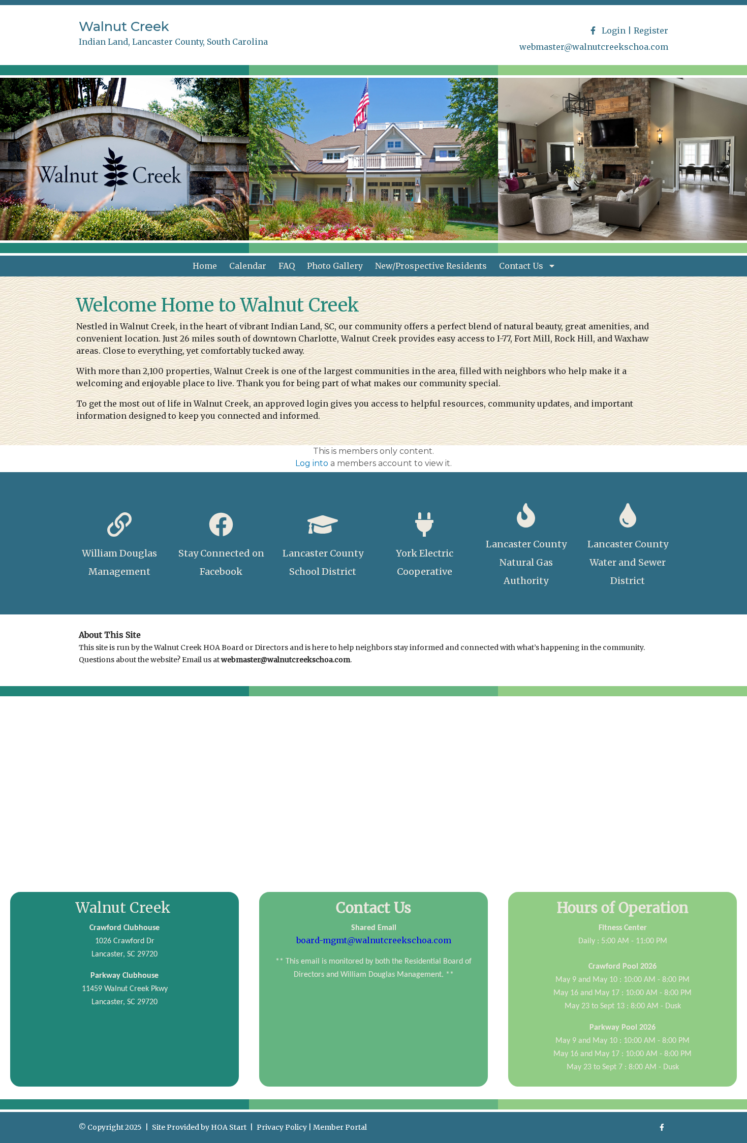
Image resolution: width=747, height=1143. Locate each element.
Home (205, 266)
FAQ (286, 266)
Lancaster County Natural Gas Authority (526, 562)
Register (651, 30)
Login (614, 30)
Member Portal (340, 1127)
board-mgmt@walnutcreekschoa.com (373, 940)
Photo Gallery (335, 266)
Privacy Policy (282, 1127)
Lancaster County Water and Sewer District (627, 562)
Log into (311, 463)
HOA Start (228, 1127)
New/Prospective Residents (431, 266)
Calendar (247, 266)
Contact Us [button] (522, 266)
